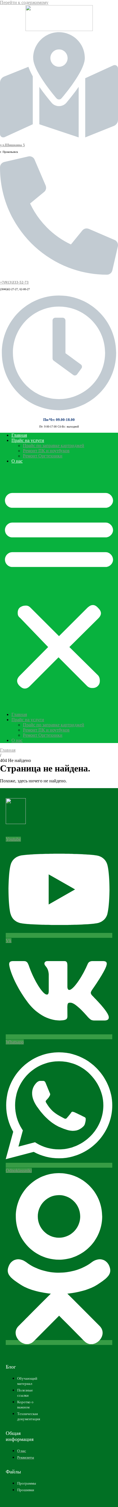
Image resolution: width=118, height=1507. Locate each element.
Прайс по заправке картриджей (53, 445)
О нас (17, 461)
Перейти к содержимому (24, 2)
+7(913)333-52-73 (14, 282)
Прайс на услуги (27, 440)
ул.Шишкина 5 (12, 145)
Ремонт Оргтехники (42, 455)
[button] (59, 587)
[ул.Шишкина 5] (59, 135)
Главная (19, 435)
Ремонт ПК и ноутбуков (46, 450)
